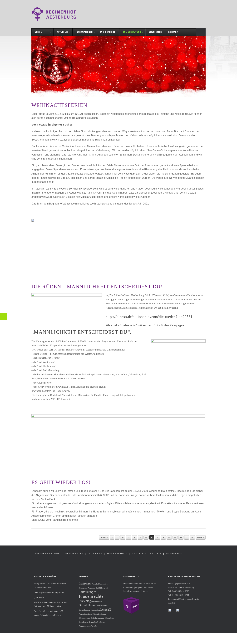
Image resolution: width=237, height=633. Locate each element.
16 (146, 537)
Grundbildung (87, 605)
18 (157, 537)
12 (123, 537)
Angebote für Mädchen (96, 588)
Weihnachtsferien (59, 105)
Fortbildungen (87, 592)
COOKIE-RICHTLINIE (147, 553)
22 (181, 537)
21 (175, 537)
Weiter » (200, 537)
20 (169, 537)
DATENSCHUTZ (117, 553)
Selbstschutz (109, 618)
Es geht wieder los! (61, 482)
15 (140, 537)
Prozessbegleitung (85, 614)
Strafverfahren (99, 622)
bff (107, 588)
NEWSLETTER (74, 553)
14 (134, 537)
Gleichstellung (96, 601)
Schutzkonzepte (84, 618)
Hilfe (99, 606)
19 (163, 537)
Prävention (97, 614)
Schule (103, 614)
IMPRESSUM (174, 553)
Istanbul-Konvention (92, 610)
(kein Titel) (39, 597)
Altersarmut (83, 588)
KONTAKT (95, 553)
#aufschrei (85, 583)
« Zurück (104, 537)
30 (192, 537)
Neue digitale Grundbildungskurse (49, 592)
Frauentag (85, 601)
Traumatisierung (85, 626)
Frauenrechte (91, 596)
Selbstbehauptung (97, 618)
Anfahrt (171, 603)
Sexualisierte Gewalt (86, 622)
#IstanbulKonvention (100, 584)
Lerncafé (105, 609)
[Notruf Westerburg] (55, 14)
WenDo (94, 626)
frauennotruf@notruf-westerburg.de (183, 599)
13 (128, 537)
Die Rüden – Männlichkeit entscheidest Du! (97, 286)
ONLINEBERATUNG (47, 553)
